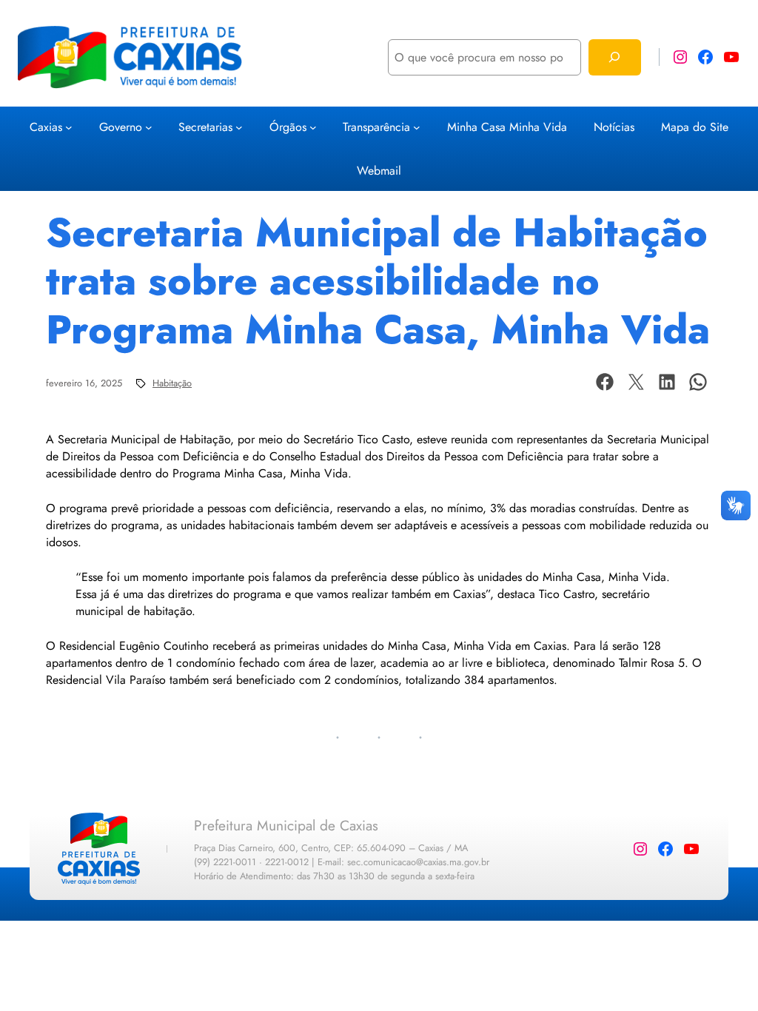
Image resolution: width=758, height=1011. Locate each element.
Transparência (376, 126)
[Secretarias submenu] (239, 127)
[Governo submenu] (148, 127)
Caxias (46, 126)
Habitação (172, 383)
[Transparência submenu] (416, 127)
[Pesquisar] (614, 57)
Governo (120, 126)
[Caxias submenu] (69, 127)
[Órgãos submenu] (313, 127)
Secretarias (205, 126)
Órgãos (287, 126)
